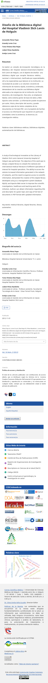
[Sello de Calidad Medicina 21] (15, 647)
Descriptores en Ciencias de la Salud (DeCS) (24, 468)
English (8, 407)
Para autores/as (11, 434)
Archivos (11, 16)
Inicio (4, 16)
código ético (19, 651)
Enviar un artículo (12, 419)
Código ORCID (13, 472)
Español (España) (12, 411)
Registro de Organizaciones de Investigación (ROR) (24, 463)
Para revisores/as (12, 437)
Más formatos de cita (11, 341)
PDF (6, 308)
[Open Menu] (2, 11)
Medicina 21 (9, 653)
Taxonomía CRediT (14, 454)
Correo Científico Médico (13, 590)
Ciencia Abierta (13, 450)
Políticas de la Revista (13, 606)
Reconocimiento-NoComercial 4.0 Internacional (23, 674)
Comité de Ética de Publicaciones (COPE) (23, 458)
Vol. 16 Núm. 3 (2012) (24, 16)
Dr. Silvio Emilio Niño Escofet (15, 603)
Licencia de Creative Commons (31, 672)
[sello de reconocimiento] (7, 660)
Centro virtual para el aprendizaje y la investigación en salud (22, 477)
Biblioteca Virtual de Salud (35, 1)
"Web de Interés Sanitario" (29, 664)
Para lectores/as (11, 431)
